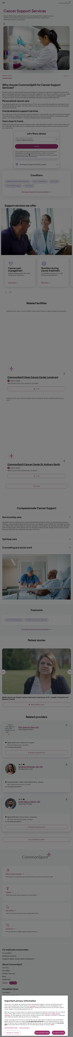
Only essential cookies (42, 1032)
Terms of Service (24, 1027)
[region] (35, 1015)
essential (32, 1006)
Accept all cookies (58, 1032)
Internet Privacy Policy (11, 1027)
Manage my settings (12, 1032)
